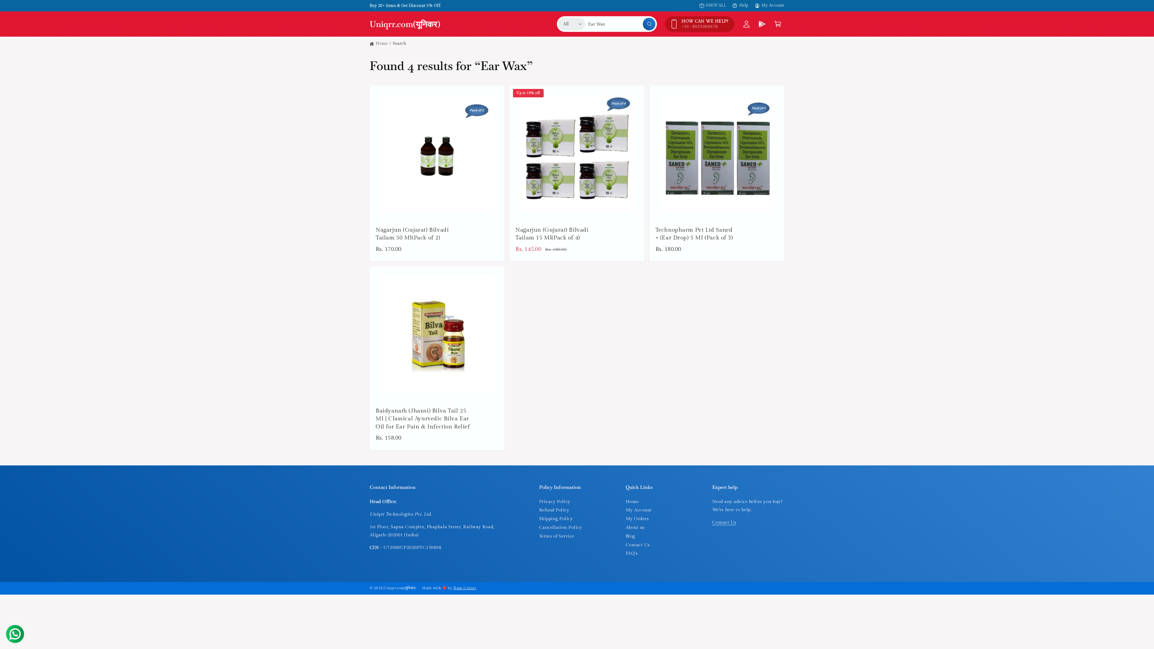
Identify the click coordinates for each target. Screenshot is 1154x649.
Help (743, 5)
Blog (630, 536)
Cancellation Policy (560, 527)
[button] (778, 24)
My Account (773, 5)
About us (635, 527)
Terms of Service (556, 536)
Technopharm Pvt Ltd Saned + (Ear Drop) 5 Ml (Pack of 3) (694, 234)
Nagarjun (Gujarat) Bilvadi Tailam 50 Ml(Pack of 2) (412, 234)
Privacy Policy (554, 501)
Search (399, 43)
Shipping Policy (556, 518)
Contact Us (638, 544)
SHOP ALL (716, 5)
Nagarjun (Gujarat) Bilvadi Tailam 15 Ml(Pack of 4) (551, 234)
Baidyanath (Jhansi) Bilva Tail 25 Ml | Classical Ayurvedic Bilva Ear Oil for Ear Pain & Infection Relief (423, 418)
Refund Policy (554, 510)
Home (382, 43)
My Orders (637, 518)
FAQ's (631, 553)
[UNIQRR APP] (762, 24)
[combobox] (622, 24)
